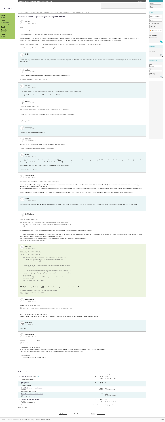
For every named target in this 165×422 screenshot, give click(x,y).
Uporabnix (28, 127)
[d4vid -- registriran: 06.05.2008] (22, 55)
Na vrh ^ (162, 419)
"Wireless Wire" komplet (46, 349)
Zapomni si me (155, 23)
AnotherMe (23, 389)
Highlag (27, 70)
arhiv (4, 17)
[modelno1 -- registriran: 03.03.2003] (22, 140)
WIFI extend (25, 382)
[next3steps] (22, 323)
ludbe (22, 395)
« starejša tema (63, 414)
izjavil (37, 106)
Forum (3, 20)
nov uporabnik (153, 35)
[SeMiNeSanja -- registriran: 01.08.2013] (22, 176)
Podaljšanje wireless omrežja (30, 399)
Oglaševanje (31, 419)
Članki (3, 27)
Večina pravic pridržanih (12, 419)
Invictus (27, 101)
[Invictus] (22, 102)
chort (106, 388)
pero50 (27, 21)
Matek (27, 154)
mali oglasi (6, 22)
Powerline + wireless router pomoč (32, 394)
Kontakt (38, 419)
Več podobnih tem (22, 407)
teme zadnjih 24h (7, 24)
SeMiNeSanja (29, 175)
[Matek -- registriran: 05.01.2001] (22, 155)
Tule (59, 160)
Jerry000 (23, 384)
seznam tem (152, 51)
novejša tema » (101, 414)
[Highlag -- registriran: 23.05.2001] (22, 71)
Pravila (3, 419)
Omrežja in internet (31, 391)
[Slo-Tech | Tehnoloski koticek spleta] (10, 7)
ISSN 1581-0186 (45, 419)
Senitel (106, 376)
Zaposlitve (4, 30)
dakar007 (23, 401)
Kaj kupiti (28, 385)
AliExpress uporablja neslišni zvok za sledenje (35, 1)
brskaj (4, 31)
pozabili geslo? (153, 37)
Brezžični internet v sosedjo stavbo (32, 388)
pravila (4, 36)
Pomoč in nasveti (30, 379)
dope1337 (28, 246)
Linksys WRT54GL (27, 376)
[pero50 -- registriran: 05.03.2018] (22, 22)
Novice (3, 15)
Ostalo (3, 34)
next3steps (28, 323)
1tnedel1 (23, 378)
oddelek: (71, 414)
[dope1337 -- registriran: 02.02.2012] (22, 247)
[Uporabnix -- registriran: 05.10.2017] (22, 128)
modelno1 (28, 139)
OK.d (106, 382)
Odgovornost (23, 419)
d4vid (27, 54)
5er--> (106, 399)
